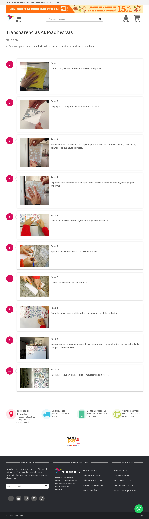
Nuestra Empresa (90, 470)
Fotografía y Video (122, 475)
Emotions (67, 470)
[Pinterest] (34, 498)
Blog (49, 2)
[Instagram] (26, 498)
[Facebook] (11, 498)
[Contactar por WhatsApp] (138, 508)
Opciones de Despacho (18, 2)
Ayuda (56, 2)
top (142, 515)
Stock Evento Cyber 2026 (125, 490)
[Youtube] (18, 498)
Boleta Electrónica (90, 490)
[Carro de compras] (137, 17)
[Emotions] (10, 18)
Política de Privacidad (92, 475)
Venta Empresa (38, 2)
